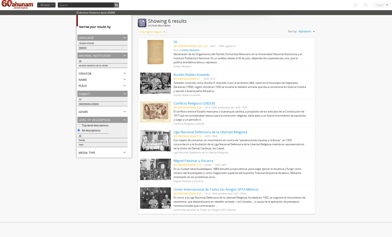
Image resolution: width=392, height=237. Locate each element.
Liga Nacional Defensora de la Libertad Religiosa (210, 132)
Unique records (86, 43)
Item (81, 144)
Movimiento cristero (89, 103)
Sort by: (292, 31)
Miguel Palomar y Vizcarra (193, 160)
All (80, 61)
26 (175, 42)
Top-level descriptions (94, 125)
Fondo (82, 140)
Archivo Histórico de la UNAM (93, 65)
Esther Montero (190, 50)
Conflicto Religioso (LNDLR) (194, 103)
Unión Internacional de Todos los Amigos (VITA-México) (216, 189)
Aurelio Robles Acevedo (192, 74)
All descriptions (90, 130)
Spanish (83, 47)
